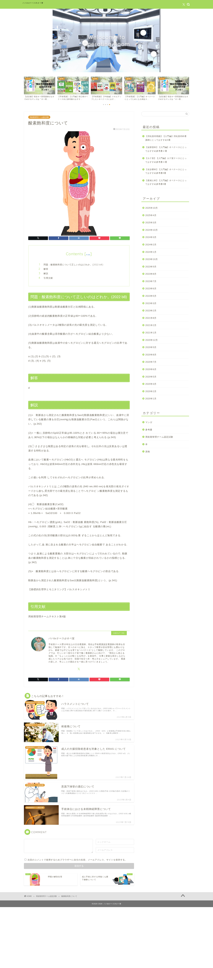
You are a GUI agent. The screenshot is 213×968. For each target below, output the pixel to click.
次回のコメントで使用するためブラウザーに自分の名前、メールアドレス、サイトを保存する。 (77, 860)
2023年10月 (151, 259)
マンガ (148, 422)
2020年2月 (150, 391)
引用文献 (48, 278)
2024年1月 (150, 252)
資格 (147, 451)
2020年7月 (150, 362)
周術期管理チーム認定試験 (39, 117)
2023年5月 (150, 296)
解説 (46, 273)
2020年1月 (150, 398)
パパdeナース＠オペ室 (32, 3)
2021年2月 (150, 325)
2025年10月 (151, 208)
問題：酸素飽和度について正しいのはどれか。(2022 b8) (73, 264)
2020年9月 (150, 347)
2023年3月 (150, 303)
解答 (46, 269)
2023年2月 (150, 310)
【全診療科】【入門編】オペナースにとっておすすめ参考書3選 (166, 171)
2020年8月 (150, 354)
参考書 (148, 429)
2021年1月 (150, 332)
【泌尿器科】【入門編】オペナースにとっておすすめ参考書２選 (166, 149)
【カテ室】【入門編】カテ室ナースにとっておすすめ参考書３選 (166, 160)
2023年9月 (150, 266)
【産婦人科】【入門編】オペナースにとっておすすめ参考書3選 (166, 182)
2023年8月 (150, 274)
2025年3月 (150, 222)
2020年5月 (150, 376)
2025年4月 (150, 215)
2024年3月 (150, 237)
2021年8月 (150, 318)
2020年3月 (150, 384)
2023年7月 (150, 281)
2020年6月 (150, 369)
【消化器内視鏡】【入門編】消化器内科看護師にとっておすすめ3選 (166, 138)
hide (88, 254)
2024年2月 (150, 244)
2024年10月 (151, 230)
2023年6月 (150, 288)
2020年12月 (151, 340)
